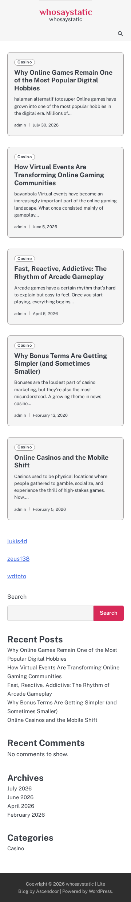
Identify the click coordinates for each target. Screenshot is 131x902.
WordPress (100, 891)
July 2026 (19, 788)
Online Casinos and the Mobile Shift (52, 720)
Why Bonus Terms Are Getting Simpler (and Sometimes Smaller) (60, 363)
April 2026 (20, 806)
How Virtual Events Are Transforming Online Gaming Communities (59, 174)
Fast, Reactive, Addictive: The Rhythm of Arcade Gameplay (60, 272)
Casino (24, 62)
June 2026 (20, 797)
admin (20, 125)
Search (17, 596)
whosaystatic (65, 12)
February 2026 (26, 815)
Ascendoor (47, 891)
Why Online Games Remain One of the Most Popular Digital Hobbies (63, 80)
